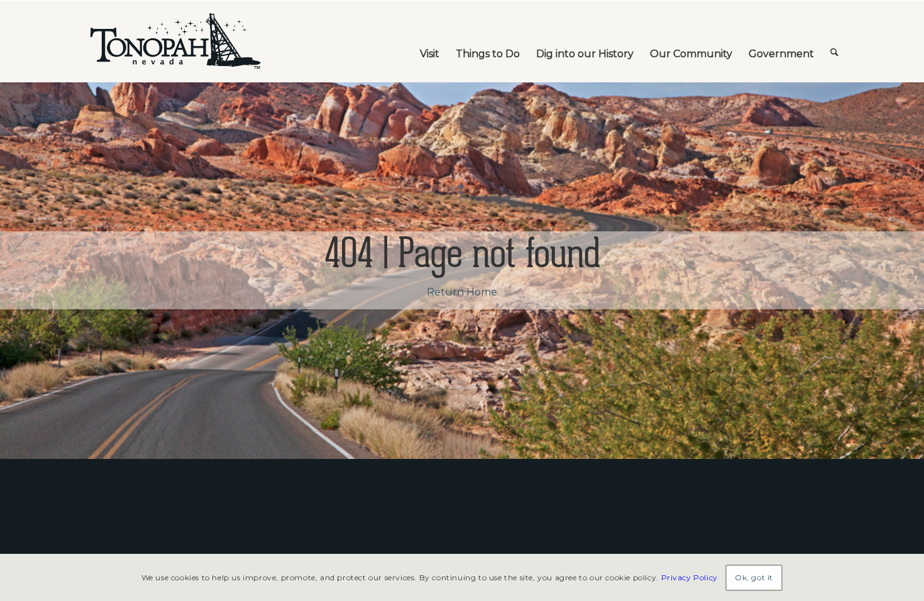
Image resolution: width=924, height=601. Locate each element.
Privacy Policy (689, 577)
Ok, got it (754, 577)
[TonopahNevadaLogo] (175, 41)
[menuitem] (430, 41)
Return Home (462, 292)
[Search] (834, 41)
